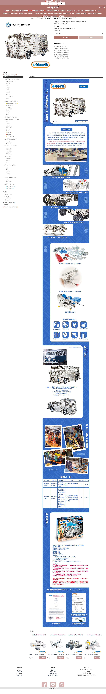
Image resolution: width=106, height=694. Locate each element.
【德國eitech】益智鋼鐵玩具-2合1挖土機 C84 (74, 654)
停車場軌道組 (8, 109)
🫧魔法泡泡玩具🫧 (10, 188)
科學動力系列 (8, 169)
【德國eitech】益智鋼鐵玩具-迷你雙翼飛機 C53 (55, 654)
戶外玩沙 (8, 112)
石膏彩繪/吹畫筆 (9, 96)
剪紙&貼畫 (8, 83)
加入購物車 (66, 37)
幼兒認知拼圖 (8, 152)
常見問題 (53, 670)
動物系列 (8, 167)
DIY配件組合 (8, 158)
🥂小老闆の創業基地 (10, 136)
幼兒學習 (8, 123)
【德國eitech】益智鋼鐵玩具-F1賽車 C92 (36, 654)
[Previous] (30, 648)
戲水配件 (8, 141)
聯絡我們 (19, 675)
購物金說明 (53, 672)
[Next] (101, 648)
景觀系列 (8, 160)
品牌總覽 (6, 76)
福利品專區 (61, 16)
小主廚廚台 (8, 121)
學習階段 (63, 10)
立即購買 (91, 37)
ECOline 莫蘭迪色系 (10, 105)
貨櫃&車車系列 (9, 127)
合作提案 (19, 672)
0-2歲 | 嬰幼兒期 (8, 194)
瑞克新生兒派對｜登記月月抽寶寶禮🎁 (20, 10)
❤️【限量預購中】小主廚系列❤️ (38, 10)
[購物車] (104, 7)
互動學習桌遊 (8, 150)
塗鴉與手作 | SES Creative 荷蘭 (92, 10)
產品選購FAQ (7, 10)
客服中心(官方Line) (53, 675)
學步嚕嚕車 (8, 111)
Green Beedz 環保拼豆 (11, 81)
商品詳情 (33, 73)
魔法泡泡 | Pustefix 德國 (40, 13)
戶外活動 (8, 91)
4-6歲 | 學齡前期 (8, 198)
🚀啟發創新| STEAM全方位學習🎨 (50, 16)
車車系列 (8, 114)
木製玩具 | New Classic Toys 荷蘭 (75, 10)
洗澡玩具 (8, 94)
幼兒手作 (8, 87)
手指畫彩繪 (8, 92)
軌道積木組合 (8, 181)
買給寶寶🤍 (42, 657)
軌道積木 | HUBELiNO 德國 (94, 13)
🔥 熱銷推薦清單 (9, 134)
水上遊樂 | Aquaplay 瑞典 (10, 139)
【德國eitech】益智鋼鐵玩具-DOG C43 (91, 654)
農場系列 (8, 162)
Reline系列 (8, 107)
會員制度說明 (53, 673)
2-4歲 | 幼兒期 (7, 196)
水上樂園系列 (8, 143)
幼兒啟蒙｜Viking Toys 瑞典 (25, 13)
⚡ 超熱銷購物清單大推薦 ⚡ (12, 103)
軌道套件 (8, 179)
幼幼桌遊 (8, 125)
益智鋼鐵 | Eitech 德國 (81, 13)
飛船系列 (8, 174)
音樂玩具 (8, 129)
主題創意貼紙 (8, 148)
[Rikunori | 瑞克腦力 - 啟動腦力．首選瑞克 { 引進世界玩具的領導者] (53, 7)
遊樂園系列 (8, 173)
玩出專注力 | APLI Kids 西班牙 (10, 13)
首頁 (32, 18)
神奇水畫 (8, 98)
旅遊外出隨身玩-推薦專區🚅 (53, 10)
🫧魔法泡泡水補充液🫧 (10, 186)
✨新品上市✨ (9, 132)
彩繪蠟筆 (8, 89)
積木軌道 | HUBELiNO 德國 (10, 177)
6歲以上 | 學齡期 (42, 18)
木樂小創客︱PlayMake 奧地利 (55, 13)
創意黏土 (8, 85)
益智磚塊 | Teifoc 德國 (68, 13)
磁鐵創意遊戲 (8, 153)
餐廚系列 (8, 130)
